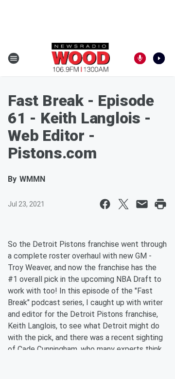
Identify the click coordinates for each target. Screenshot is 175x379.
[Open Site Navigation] (13, 58)
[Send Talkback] (140, 58)
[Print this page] (160, 204)
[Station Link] (81, 58)
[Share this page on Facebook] (105, 204)
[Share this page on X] (123, 204)
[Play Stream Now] (159, 58)
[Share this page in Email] (142, 204)
